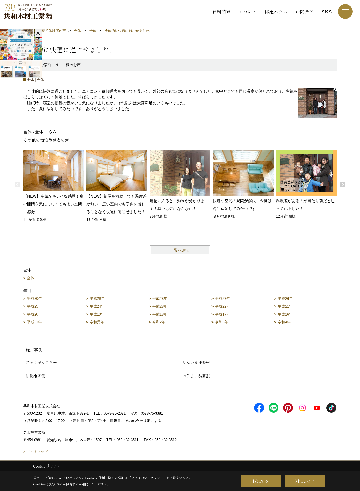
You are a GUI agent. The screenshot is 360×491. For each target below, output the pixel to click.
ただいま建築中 (196, 362)
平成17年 (222, 314)
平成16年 (285, 314)
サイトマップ (37, 452)
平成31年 (34, 322)
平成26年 (285, 298)
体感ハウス (276, 11)
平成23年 (159, 306)
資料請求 (221, 11)
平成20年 (34, 314)
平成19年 (97, 314)
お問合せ (304, 11)
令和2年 (158, 322)
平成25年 (34, 306)
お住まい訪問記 (196, 376)
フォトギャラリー (41, 362)
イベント (247, 11)
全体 (30, 278)
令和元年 (97, 322)
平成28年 (159, 298)
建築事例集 (35, 376)
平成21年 (285, 306)
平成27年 (222, 298)
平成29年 (97, 298)
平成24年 (97, 306)
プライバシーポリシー (147, 477)
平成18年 (159, 314)
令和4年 (284, 322)
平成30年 (34, 298)
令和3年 (221, 322)
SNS (327, 11)
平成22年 (222, 306)
